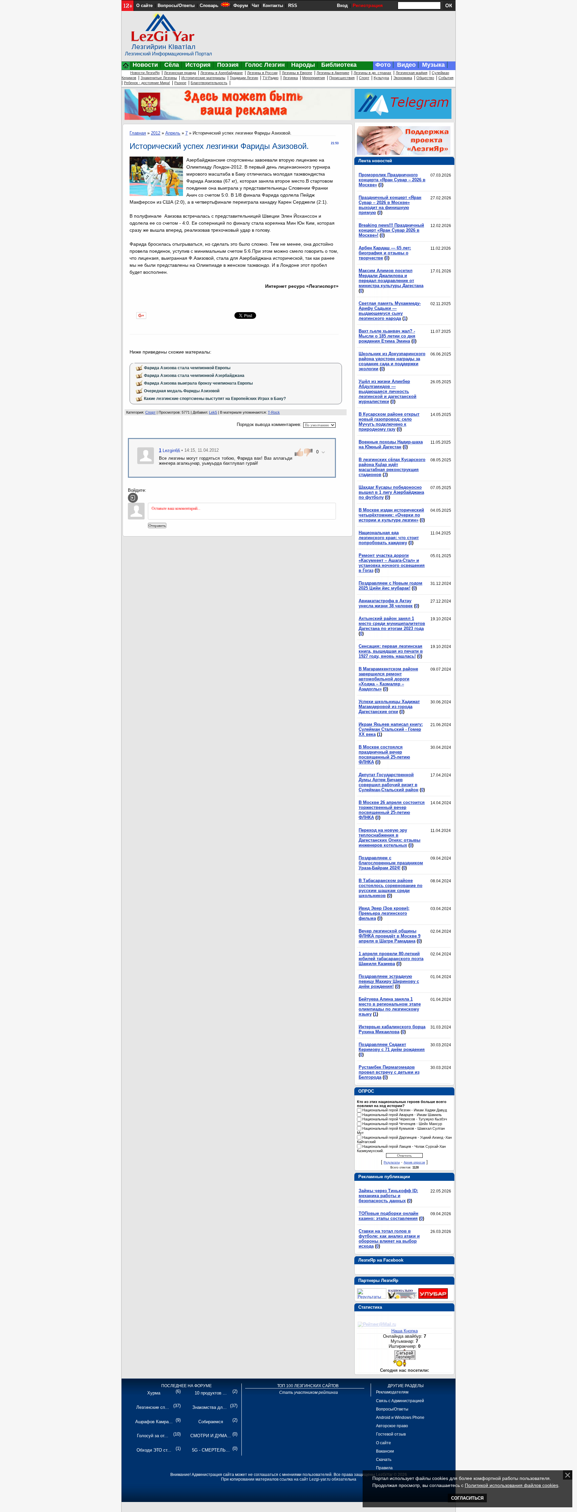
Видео (406, 64)
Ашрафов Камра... (154, 1421)
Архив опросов (414, 1162)
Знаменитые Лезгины (159, 78)
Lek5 (213, 412)
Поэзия (228, 64)
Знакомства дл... (209, 1407)
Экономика (402, 78)
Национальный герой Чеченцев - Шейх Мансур (402, 1124)
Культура (381, 78)
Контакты (273, 5)
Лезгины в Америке (333, 73)
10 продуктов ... (211, 1392)
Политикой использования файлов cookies (511, 1485)
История (198, 64)
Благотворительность (209, 83)
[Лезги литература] (433, 1297)
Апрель (172, 133)
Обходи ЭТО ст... (154, 1450)
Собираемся (210, 1421)
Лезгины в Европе (297, 73)
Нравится (166, 314)
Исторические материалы (203, 78)
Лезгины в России (262, 73)
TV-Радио (270, 78)
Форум (240, 5)
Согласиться (467, 1498)
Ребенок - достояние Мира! (147, 83)
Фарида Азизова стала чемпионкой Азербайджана (194, 375)
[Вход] (133, 498)
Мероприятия (313, 78)
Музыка (433, 64)
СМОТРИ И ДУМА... (210, 1435)
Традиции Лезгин (244, 78)
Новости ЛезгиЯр (145, 73)
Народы (303, 64)
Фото (383, 64)
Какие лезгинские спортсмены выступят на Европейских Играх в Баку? (215, 398)
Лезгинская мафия (411, 73)
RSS (292, 5)
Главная (138, 133)
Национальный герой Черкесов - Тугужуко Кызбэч (404, 1119)
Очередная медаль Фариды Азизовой (181, 391)
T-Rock (274, 412)
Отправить (157, 525)
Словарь (209, 5)
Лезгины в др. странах (372, 73)
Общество (425, 78)
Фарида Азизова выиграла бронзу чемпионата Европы (198, 383)
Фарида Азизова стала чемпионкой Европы (187, 368)
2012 (155, 133)
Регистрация (368, 5)
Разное (180, 83)
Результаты (392, 1162)
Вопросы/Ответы (176, 5)
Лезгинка (290, 78)
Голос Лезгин (265, 64)
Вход (342, 5)
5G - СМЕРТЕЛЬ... (211, 1450)
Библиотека (339, 64)
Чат (255, 5)
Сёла (171, 64)
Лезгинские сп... (152, 1407)
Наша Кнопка (404, 1330)
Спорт (364, 78)
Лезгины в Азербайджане (221, 73)
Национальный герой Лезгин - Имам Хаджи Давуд (404, 1110)
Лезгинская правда (180, 73)
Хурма (153, 1392)
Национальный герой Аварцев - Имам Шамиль (402, 1115)
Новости (145, 64)
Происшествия (342, 78)
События (445, 78)
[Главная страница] (126, 68)
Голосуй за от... (152, 1435)
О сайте (144, 5)
